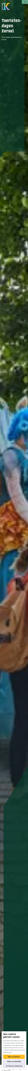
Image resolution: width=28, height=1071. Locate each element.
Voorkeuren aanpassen (14, 1066)
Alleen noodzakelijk (14, 1061)
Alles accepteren (14, 1057)
